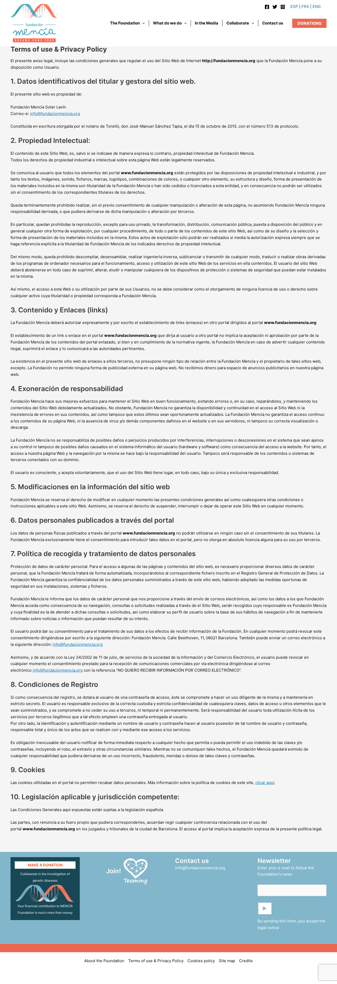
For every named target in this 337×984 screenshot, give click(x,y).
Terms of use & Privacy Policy (156, 960)
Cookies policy (201, 960)
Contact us (272, 23)
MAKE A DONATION (45, 865)
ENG (317, 6)
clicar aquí (264, 782)
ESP (294, 6)
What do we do (167, 23)
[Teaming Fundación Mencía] (135, 871)
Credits (246, 960)
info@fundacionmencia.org (55, 113)
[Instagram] (282, 6)
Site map (227, 960)
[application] (142, 23)
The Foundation (125, 23)
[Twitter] (274, 6)
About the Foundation (104, 960)
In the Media (206, 23)
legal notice (268, 927)
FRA (305, 6)
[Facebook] (267, 6)
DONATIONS (309, 23)
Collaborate (237, 23)
